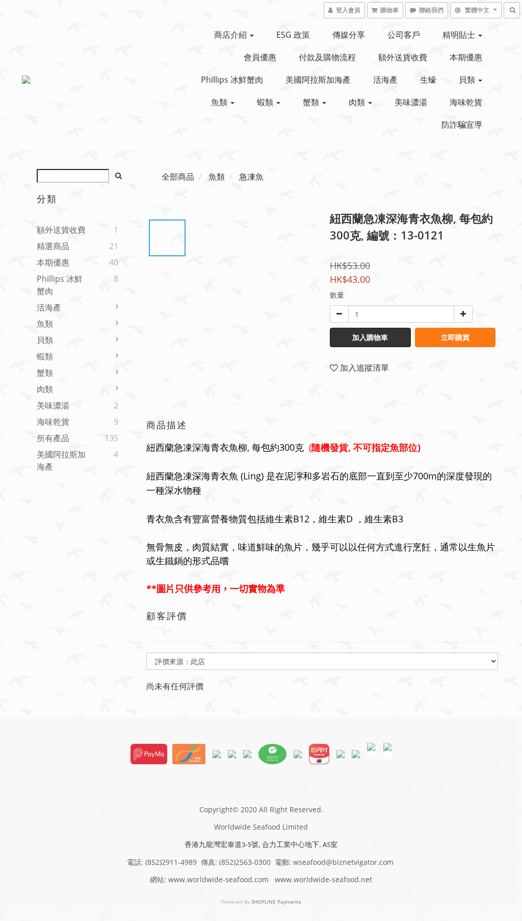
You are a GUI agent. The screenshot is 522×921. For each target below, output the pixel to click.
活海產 (385, 79)
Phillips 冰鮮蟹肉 (232, 79)
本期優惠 (466, 57)
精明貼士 (459, 34)
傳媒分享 (348, 34)
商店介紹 (231, 34)
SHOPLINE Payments (276, 901)
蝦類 (266, 102)
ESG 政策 (293, 34)
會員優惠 (260, 57)
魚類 (220, 102)
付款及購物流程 (327, 57)
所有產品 (53, 438)
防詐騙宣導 (461, 124)
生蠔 (428, 79)
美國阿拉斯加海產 (318, 79)
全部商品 (178, 176)
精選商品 (53, 246)
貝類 (468, 79)
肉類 (358, 102)
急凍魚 (251, 176)
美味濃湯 (411, 102)
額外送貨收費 (402, 57)
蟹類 (312, 102)
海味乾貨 (466, 102)
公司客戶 (403, 34)
